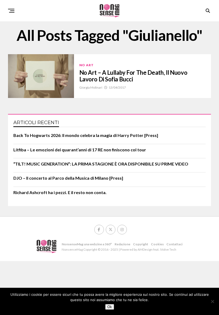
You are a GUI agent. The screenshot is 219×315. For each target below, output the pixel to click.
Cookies (157, 244)
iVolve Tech (168, 249)
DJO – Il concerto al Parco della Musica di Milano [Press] (68, 177)
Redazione (122, 244)
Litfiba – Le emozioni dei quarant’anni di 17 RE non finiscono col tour (79, 149)
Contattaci (174, 244)
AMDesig (144, 249)
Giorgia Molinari (90, 87)
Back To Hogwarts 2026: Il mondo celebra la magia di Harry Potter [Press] (85, 135)
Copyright (140, 244)
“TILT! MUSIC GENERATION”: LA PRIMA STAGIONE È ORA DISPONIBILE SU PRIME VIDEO (100, 163)
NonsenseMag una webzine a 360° (87, 244)
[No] (212, 301)
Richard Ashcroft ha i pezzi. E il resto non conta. (60, 192)
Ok (109, 307)
